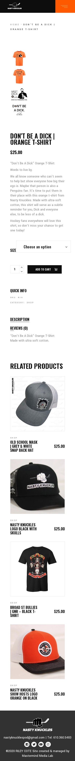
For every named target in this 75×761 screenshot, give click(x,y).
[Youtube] (41, 744)
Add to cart (43, 269)
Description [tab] (19, 319)
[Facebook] (26, 744)
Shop (30, 302)
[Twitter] (34, 744)
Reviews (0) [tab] (19, 328)
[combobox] (43, 247)
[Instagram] (48, 744)
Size (13, 250)
